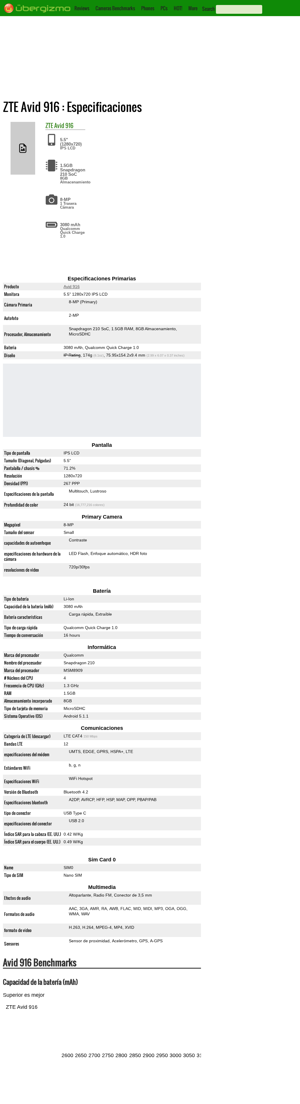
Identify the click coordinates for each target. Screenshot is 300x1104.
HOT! (178, 8)
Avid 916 (64, 125)
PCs (164, 8)
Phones (147, 8)
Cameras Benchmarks (115, 8)
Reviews (81, 8)
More (192, 8)
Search (208, 8)
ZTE (49, 125)
